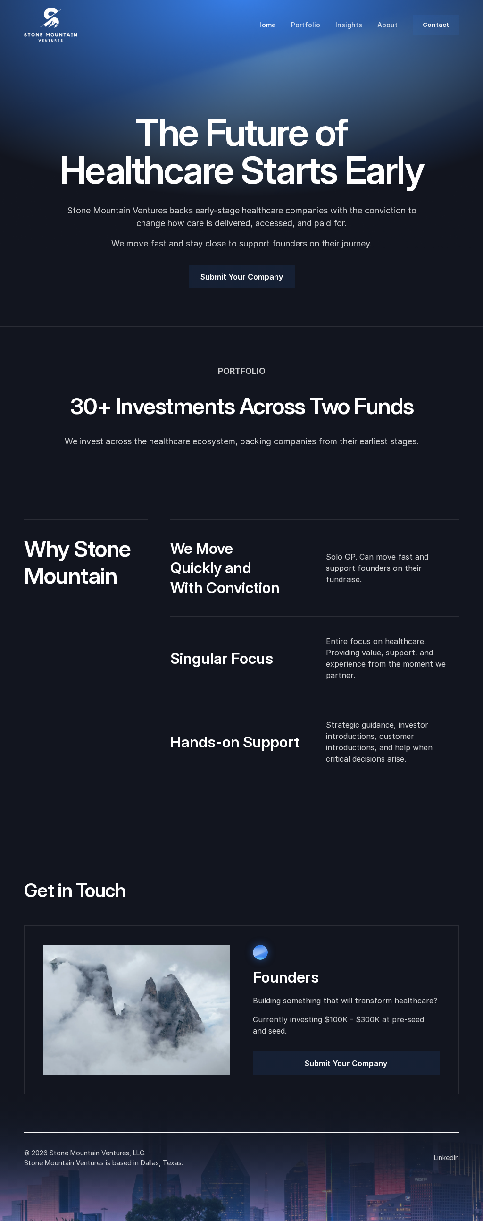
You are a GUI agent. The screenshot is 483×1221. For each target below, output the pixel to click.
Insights (348, 25)
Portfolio (305, 25)
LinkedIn (446, 1157)
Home (266, 25)
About (387, 25)
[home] (50, 25)
